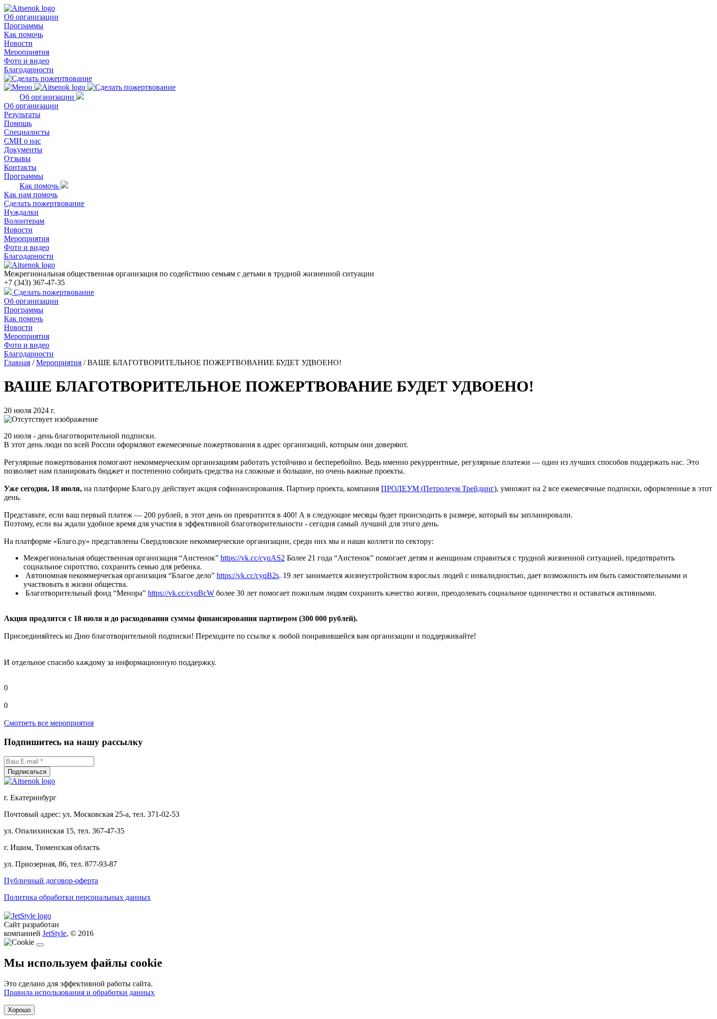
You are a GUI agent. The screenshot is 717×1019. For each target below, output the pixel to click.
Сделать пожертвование (44, 203)
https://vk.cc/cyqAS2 (252, 558)
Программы (23, 25)
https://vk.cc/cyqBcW (181, 593)
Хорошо (19, 1010)
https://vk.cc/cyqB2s (248, 575)
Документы (23, 150)
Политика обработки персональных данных (77, 897)
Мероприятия (26, 52)
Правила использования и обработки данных (79, 992)
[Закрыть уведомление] (40, 944)
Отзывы (17, 158)
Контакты (20, 167)
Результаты (22, 114)
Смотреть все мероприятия (49, 723)
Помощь (18, 123)
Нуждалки (21, 212)
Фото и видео (26, 61)
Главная (17, 362)
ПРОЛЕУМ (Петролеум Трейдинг (437, 488)
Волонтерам (24, 221)
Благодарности (29, 69)
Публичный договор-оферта (51, 880)
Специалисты (27, 132)
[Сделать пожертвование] (48, 78)
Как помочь (23, 34)
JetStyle (54, 933)
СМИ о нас (22, 141)
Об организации (31, 17)
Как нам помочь (31, 194)
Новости (18, 43)
